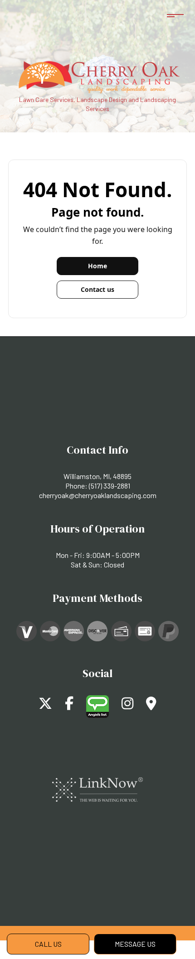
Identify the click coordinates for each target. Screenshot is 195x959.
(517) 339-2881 (109, 485)
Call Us (48, 944)
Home (97, 266)
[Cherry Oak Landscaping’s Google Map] (151, 705)
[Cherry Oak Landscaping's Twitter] (45, 705)
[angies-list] (97, 705)
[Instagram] (127, 705)
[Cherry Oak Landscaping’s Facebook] (69, 705)
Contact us (97, 289)
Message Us (135, 944)
